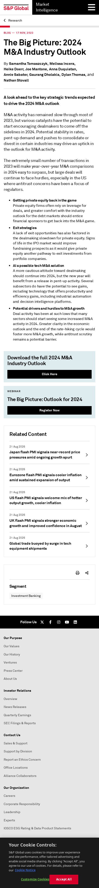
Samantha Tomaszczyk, (29, 63)
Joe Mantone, (36, 69)
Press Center (13, 671)
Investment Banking (26, 596)
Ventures (10, 662)
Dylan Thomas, (73, 74)
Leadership (12, 812)
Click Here (49, 374)
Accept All (63, 879)
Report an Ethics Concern (22, 760)
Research (15, 20)
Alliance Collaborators (20, 776)
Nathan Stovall (16, 80)
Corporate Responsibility (22, 804)
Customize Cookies (35, 879)
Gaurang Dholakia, (45, 74)
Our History (12, 654)
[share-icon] (87, 573)
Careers (9, 796)
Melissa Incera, (63, 63)
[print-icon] (77, 573)
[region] (49, 863)
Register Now (49, 410)
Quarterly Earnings (17, 715)
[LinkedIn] (75, 622)
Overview (10, 699)
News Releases (15, 707)
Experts (9, 820)
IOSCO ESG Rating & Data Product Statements (37, 828)
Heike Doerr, (14, 69)
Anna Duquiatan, (63, 69)
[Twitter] (42, 622)
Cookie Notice (25, 870)
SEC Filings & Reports (20, 723)
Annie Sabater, (16, 74)
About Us (10, 679)
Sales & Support (15, 743)
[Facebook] (50, 622)
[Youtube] (67, 622)
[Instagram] (58, 622)
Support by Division (18, 751)
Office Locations (16, 768)
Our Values (11, 646)
